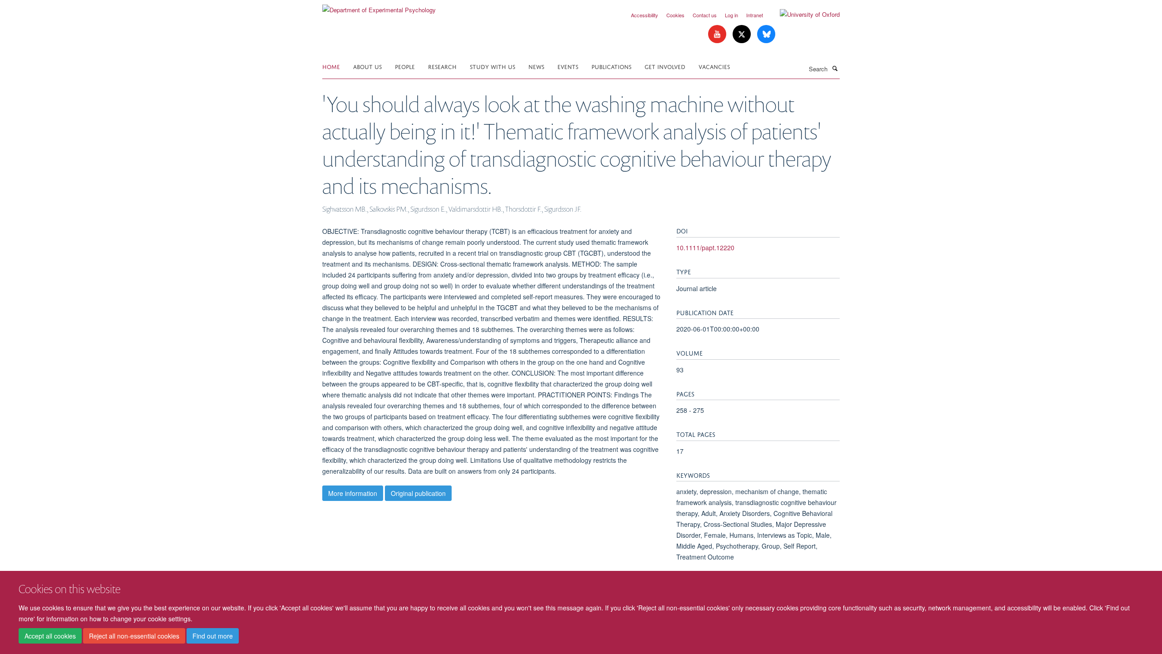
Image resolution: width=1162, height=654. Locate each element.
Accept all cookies (50, 636)
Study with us (492, 66)
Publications (611, 66)
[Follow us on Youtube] (718, 34)
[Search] (835, 68)
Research (442, 66)
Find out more (212, 636)
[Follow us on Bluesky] (766, 34)
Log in (731, 15)
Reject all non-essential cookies (134, 636)
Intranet (754, 15)
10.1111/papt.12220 (705, 247)
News (536, 66)
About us (367, 66)
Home (331, 66)
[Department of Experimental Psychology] (379, 6)
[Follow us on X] (743, 34)
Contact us (705, 15)
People (405, 66)
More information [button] (352, 493)
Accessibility (644, 15)
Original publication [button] (418, 493)
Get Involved (665, 66)
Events (567, 66)
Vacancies (714, 66)
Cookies (675, 15)
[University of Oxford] (803, 14)
